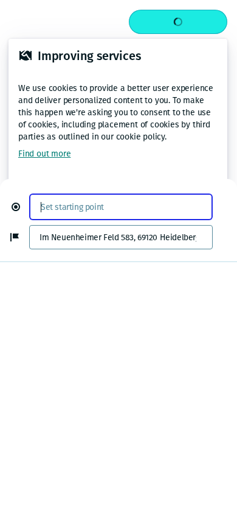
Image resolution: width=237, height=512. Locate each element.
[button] (20, 207)
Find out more (44, 154)
